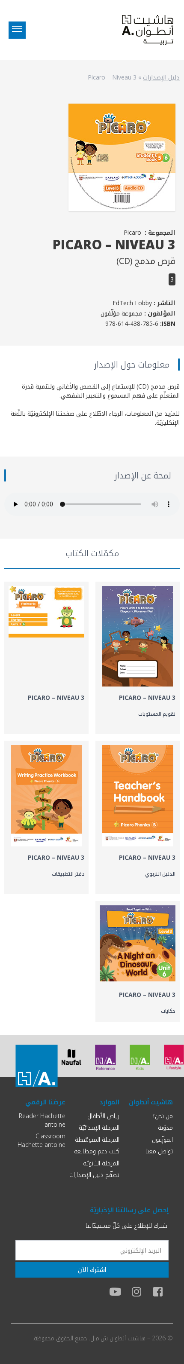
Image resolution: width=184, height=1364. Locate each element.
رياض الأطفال (103, 1116)
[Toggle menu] (17, 30)
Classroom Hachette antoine (41, 1140)
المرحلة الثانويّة (101, 1163)
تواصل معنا (159, 1151)
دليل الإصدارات (161, 77)
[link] (137, 658)
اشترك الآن (92, 1270)
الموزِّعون (162, 1139)
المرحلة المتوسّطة (97, 1139)
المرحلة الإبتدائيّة (99, 1127)
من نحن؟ (162, 1116)
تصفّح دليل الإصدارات (94, 1175)
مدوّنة (165, 1127)
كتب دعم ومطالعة (96, 1151)
